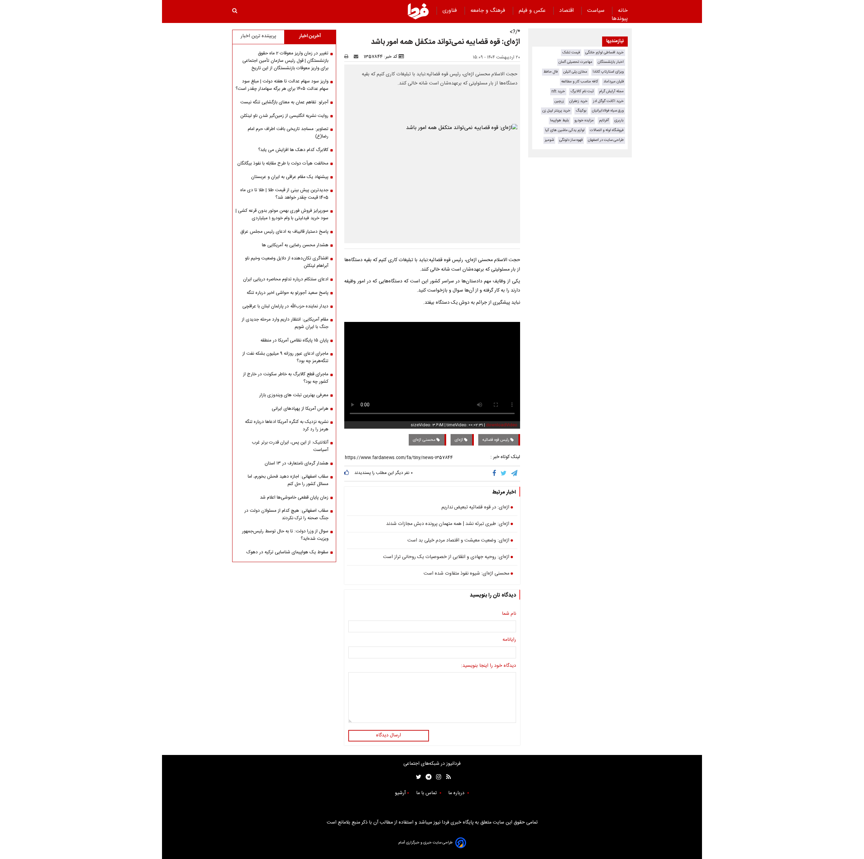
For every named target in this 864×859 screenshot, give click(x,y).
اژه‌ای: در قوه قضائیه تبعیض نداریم (475, 507)
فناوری (450, 10)
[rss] (446, 776)
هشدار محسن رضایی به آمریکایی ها (295, 245)
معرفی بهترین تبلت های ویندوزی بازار (293, 395)
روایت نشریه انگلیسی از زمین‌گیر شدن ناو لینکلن (284, 116)
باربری (619, 120)
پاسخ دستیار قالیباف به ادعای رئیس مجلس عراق (284, 231)
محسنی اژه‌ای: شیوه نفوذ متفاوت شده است (466, 574)
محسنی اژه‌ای (424, 439)
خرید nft (558, 91)
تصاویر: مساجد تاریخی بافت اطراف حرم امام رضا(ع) (288, 132)
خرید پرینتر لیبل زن (556, 110)
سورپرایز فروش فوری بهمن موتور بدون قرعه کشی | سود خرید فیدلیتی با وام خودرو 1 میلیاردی (282, 214)
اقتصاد (567, 10)
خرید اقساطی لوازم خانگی (604, 52)
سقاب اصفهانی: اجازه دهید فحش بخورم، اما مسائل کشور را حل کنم (288, 480)
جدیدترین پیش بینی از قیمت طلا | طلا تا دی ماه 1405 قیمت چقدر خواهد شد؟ (284, 193)
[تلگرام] (514, 473)
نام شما (509, 614)
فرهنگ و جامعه (488, 10)
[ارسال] (357, 56)
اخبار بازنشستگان (611, 62)
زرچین (559, 101)
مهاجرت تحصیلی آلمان (575, 62)
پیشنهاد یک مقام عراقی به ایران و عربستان (289, 177)
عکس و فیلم (533, 10)
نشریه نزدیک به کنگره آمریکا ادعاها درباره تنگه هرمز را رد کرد (286, 425)
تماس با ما (427, 793)
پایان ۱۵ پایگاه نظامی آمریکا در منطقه (294, 340)
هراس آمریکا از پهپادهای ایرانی (300, 408)
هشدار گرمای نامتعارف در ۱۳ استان (296, 463)
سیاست (596, 10)
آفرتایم (604, 120)
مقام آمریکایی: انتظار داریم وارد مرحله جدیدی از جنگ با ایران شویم (285, 323)
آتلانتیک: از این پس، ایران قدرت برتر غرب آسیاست (290, 446)
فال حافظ (550, 72)
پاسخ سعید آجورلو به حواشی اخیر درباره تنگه (287, 293)
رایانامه (509, 640)
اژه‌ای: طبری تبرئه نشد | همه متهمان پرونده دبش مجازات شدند (447, 524)
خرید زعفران (578, 101)
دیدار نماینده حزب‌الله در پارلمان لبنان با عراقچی (285, 306)
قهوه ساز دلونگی (571, 140)
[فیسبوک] (495, 473)
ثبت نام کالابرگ (582, 91)
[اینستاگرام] (437, 776)
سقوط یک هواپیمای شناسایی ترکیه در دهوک (287, 552)
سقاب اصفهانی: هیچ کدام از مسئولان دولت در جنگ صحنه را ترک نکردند (286, 514)
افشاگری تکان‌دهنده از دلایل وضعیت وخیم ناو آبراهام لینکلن (286, 262)
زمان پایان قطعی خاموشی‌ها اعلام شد (294, 497)
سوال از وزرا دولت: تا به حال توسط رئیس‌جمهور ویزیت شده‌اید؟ (285, 535)
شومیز (549, 140)
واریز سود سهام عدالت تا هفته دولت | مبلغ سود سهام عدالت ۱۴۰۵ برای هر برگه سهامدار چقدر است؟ (282, 85)
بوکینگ (581, 110)
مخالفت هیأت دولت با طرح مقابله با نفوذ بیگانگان (282, 163)
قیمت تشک (571, 52)
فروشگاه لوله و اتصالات (607, 130)
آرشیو (400, 793)
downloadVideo (501, 425)
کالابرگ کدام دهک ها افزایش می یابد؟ (293, 150)
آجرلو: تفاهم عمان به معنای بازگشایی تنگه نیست (284, 102)
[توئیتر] (417, 776)
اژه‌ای (459, 439)
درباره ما (457, 793)
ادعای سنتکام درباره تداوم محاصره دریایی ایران (285, 279)
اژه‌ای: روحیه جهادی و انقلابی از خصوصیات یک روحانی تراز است (446, 557)
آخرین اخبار (310, 36)
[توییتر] (504, 473)
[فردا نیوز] (418, 11)
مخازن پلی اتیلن (575, 72)
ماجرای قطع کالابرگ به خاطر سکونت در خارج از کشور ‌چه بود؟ (285, 378)
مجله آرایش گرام (611, 91)
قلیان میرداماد (613, 81)
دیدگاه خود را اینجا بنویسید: (488, 666)
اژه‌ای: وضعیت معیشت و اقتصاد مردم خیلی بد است (458, 541)
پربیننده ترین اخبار (258, 36)
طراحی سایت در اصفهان (606, 140)
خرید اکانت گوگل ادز (608, 101)
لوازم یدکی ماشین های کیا (565, 130)
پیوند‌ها (620, 18)
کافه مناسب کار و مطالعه (579, 81)
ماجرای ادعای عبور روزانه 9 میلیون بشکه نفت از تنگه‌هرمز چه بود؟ (285, 357)
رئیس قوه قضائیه (496, 439)
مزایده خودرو (584, 120)
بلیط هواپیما (559, 120)
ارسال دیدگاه (388, 735)
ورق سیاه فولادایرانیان (608, 110)
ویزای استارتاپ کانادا (608, 72)
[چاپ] (348, 56)
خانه (623, 10)
